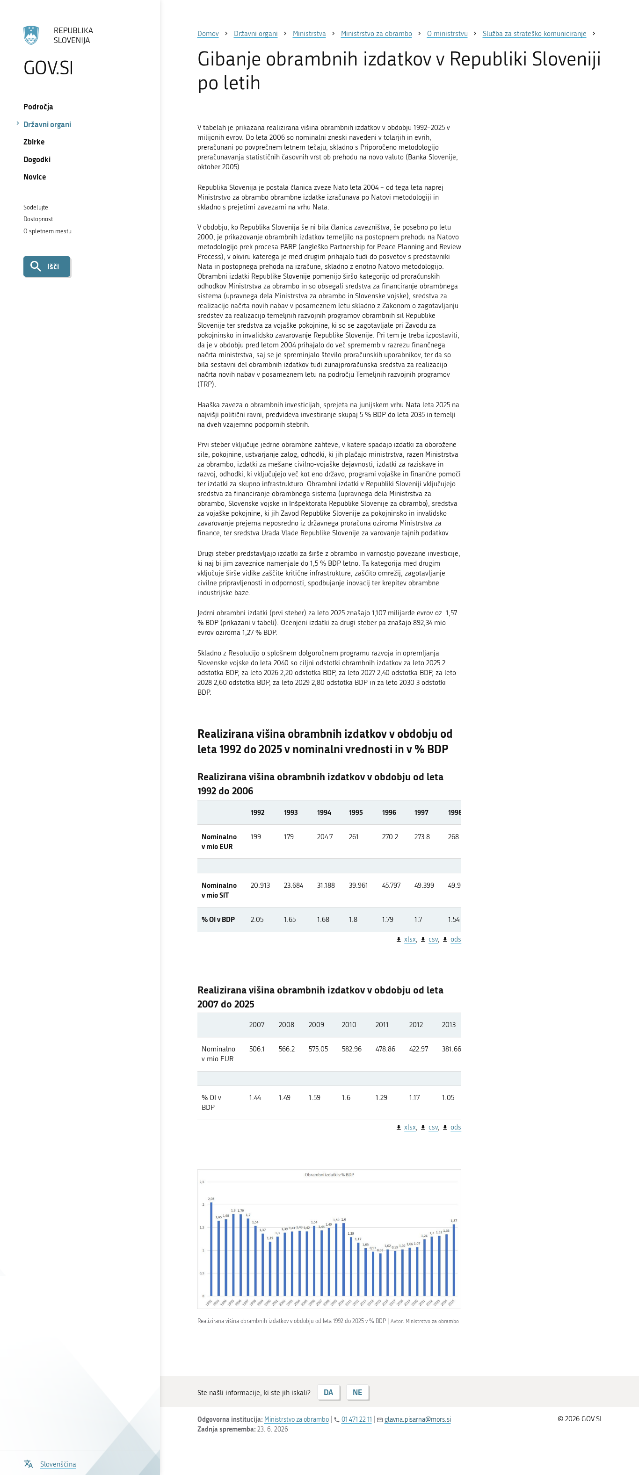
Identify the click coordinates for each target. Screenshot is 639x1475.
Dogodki (37, 159)
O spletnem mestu (47, 231)
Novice (34, 176)
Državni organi (47, 124)
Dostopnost (38, 219)
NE (357, 1392)
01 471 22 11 (356, 1420)
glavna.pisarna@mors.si (418, 1420)
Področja (38, 106)
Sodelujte (35, 207)
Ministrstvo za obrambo (296, 1420)
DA (328, 1392)
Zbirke (34, 141)
